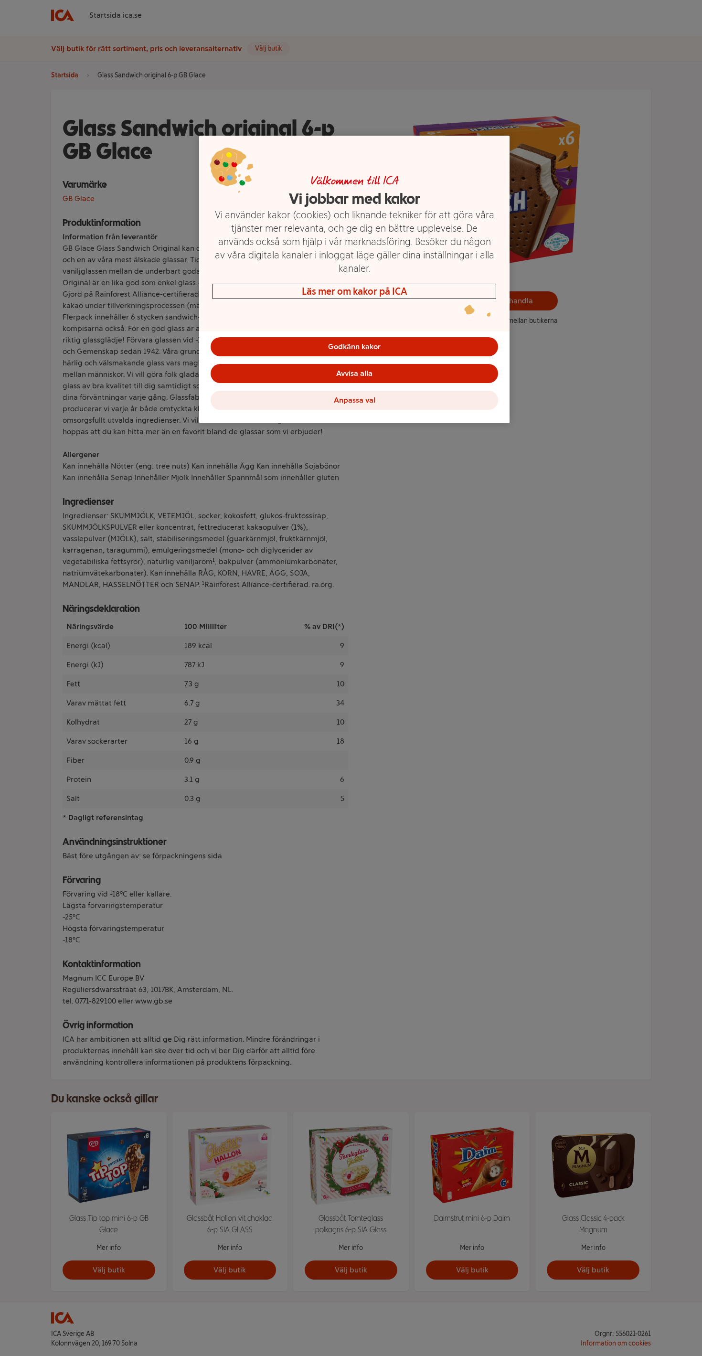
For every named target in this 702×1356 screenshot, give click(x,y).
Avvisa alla (354, 373)
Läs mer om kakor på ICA (354, 291)
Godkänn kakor (354, 346)
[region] (354, 279)
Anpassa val (354, 400)
